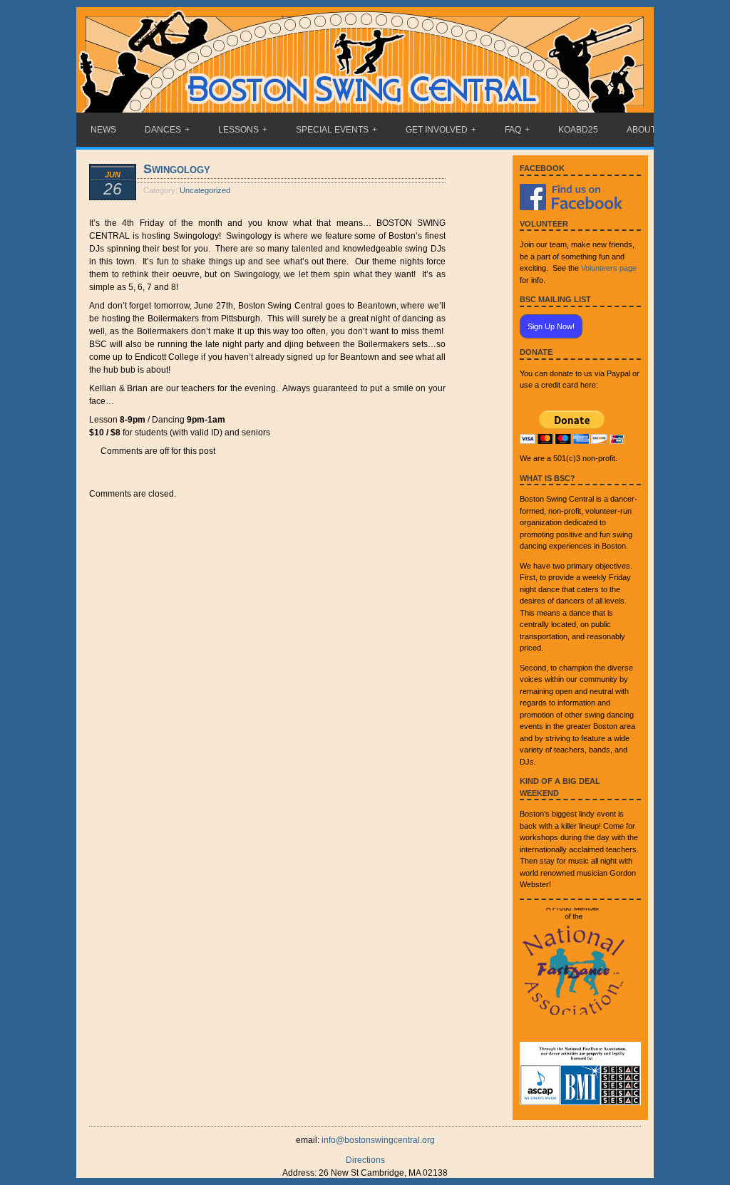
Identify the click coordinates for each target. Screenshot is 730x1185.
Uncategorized (205, 190)
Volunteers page (609, 268)
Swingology (176, 169)
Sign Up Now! (551, 326)
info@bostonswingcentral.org (378, 1140)
